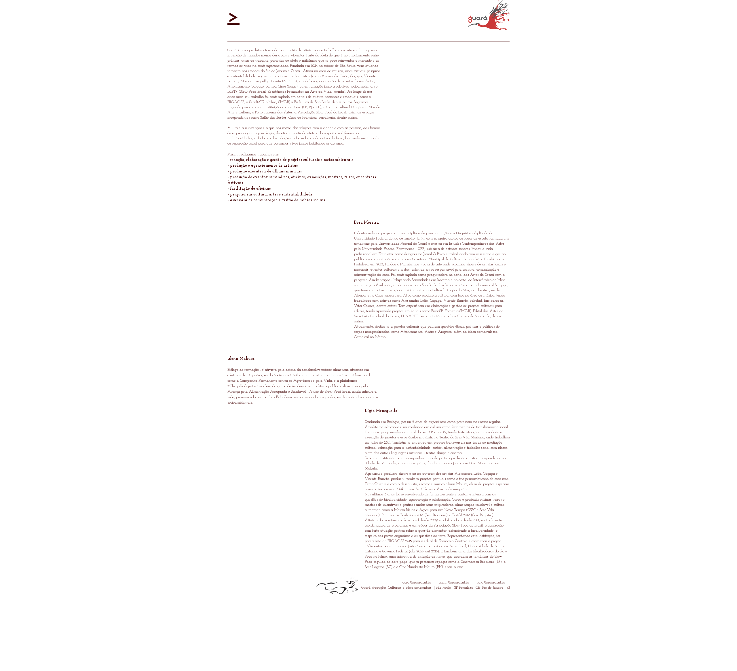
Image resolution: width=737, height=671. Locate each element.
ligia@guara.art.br (491, 582)
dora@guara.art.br (416, 582)
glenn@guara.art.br (454, 582)
